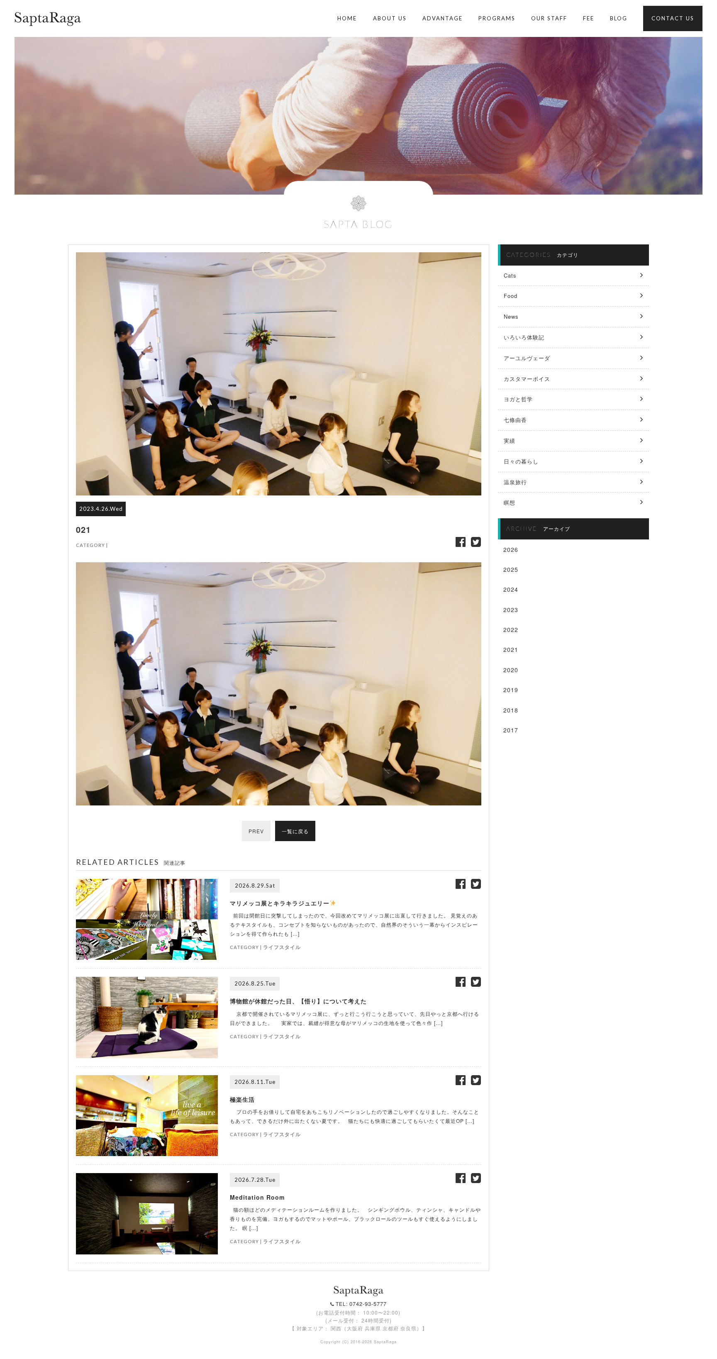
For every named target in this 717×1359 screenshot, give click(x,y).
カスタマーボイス (527, 379)
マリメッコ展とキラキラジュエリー (279, 903)
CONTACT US (672, 18)
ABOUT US (390, 18)
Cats (510, 275)
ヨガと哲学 (518, 399)
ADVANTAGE (442, 18)
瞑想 (509, 502)
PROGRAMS (496, 18)
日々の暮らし (521, 461)
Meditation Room (257, 1197)
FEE (588, 18)
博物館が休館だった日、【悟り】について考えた (298, 1001)
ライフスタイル (282, 947)
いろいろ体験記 (524, 337)
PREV (256, 830)
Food (510, 296)
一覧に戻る (295, 830)
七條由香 (515, 420)
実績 (509, 440)
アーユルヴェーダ (527, 358)
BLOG (618, 18)
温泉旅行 (515, 482)
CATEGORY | (92, 545)
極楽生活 (242, 1099)
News (511, 316)
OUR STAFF (549, 18)
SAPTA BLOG (358, 224)
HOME (347, 18)
